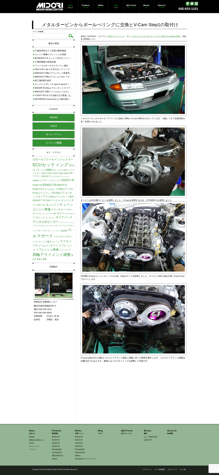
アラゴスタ (56, 200)
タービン (51, 218)
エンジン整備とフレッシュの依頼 (49, 54)
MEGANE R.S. (58, 456)
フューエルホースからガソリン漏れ (50, 65)
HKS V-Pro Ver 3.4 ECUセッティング (51, 69)
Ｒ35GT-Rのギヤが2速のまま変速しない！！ (55, 95)
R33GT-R (37, 185)
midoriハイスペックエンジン (47, 180)
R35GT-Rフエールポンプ (45, 189)
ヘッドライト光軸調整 (59, 231)
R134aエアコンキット (42, 193)
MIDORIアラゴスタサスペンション (55, 176)
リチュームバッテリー (45, 245)
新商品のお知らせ (36, 440)
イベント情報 (54, 142)
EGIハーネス (57, 170)
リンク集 (183, 469)
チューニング (119, 36)
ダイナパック (64, 217)
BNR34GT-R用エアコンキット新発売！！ (53, 73)
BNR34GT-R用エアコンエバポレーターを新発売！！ (58, 77)
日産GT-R (148, 440)
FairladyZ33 (57, 452)
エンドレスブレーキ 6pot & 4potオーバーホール (56, 84)
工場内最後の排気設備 (44, 62)
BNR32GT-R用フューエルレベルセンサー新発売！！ (58, 91)
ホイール (55, 242)
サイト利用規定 (160, 469)
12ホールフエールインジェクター (53, 159)
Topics (31, 443)
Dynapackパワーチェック (85, 459)
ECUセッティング (51, 164)
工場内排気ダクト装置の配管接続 (49, 50)
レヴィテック (65, 250)
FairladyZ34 (57, 449)
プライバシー (147, 469)
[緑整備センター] (49, 9)
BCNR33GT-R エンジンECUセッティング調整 (55, 58)
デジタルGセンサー (46, 221)
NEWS (54, 117)
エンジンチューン (59, 204)
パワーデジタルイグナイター (43, 226)
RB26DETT (37, 200)
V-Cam (46, 200)
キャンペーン (54, 134)
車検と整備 (41, 259)
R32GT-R (68, 180)
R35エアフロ (65, 189)
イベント (32, 449)
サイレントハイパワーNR (46, 214)
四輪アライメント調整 (52, 254)
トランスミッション (66, 222)
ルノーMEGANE (150, 437)
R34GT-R (49, 184)
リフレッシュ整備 (47, 249)
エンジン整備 (42, 209)
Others (54, 459)
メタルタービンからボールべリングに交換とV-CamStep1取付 (156, 36)
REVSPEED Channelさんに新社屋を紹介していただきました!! (63, 99)
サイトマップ (172, 469)
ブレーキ (58, 226)
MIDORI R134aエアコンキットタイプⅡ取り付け (57, 88)
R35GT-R (61, 185)
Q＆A (53, 125)
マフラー (66, 241)
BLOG (110, 36)
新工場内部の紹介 (42, 80)
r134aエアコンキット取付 (61, 196)
